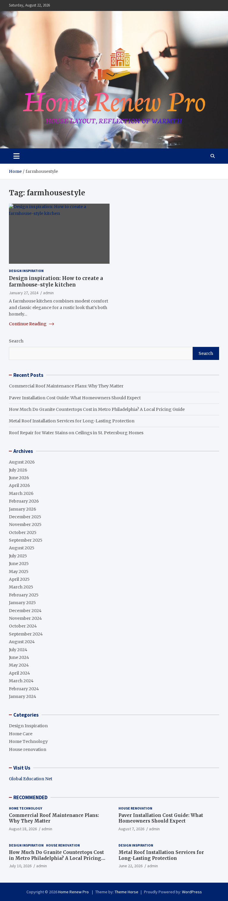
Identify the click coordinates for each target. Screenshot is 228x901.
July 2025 (18, 556)
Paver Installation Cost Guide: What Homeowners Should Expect (75, 397)
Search (16, 341)
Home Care (20, 733)
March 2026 (21, 493)
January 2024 (22, 696)
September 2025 (25, 540)
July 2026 (18, 470)
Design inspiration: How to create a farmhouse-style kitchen (56, 281)
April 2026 (19, 485)
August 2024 (22, 641)
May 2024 (19, 665)
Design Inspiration (26, 270)
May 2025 (18, 571)
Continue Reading (28, 323)
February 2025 (24, 595)
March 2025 (21, 587)
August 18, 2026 (23, 828)
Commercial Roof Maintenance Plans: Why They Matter (66, 386)
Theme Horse (126, 891)
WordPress (192, 891)
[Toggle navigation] (16, 156)
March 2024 (21, 680)
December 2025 (25, 516)
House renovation (27, 749)
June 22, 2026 (130, 865)
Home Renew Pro (74, 891)
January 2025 (22, 602)
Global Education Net (30, 778)
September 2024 (26, 634)
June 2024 (19, 657)
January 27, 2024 (23, 292)
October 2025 (23, 532)
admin (48, 292)
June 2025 (19, 563)
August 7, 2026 (131, 828)
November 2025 (25, 524)
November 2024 (25, 618)
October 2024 (23, 626)
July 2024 (18, 649)
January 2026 (22, 509)
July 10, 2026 (20, 865)
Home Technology (28, 741)
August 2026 (22, 462)
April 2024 (19, 673)
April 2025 (19, 579)
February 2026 (24, 501)
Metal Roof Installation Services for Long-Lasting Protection (71, 421)
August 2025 (21, 548)
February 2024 (24, 688)
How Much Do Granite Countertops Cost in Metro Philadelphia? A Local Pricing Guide (97, 409)
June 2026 (19, 477)
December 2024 (25, 610)
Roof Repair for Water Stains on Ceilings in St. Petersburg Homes (76, 432)
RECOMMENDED (30, 797)
